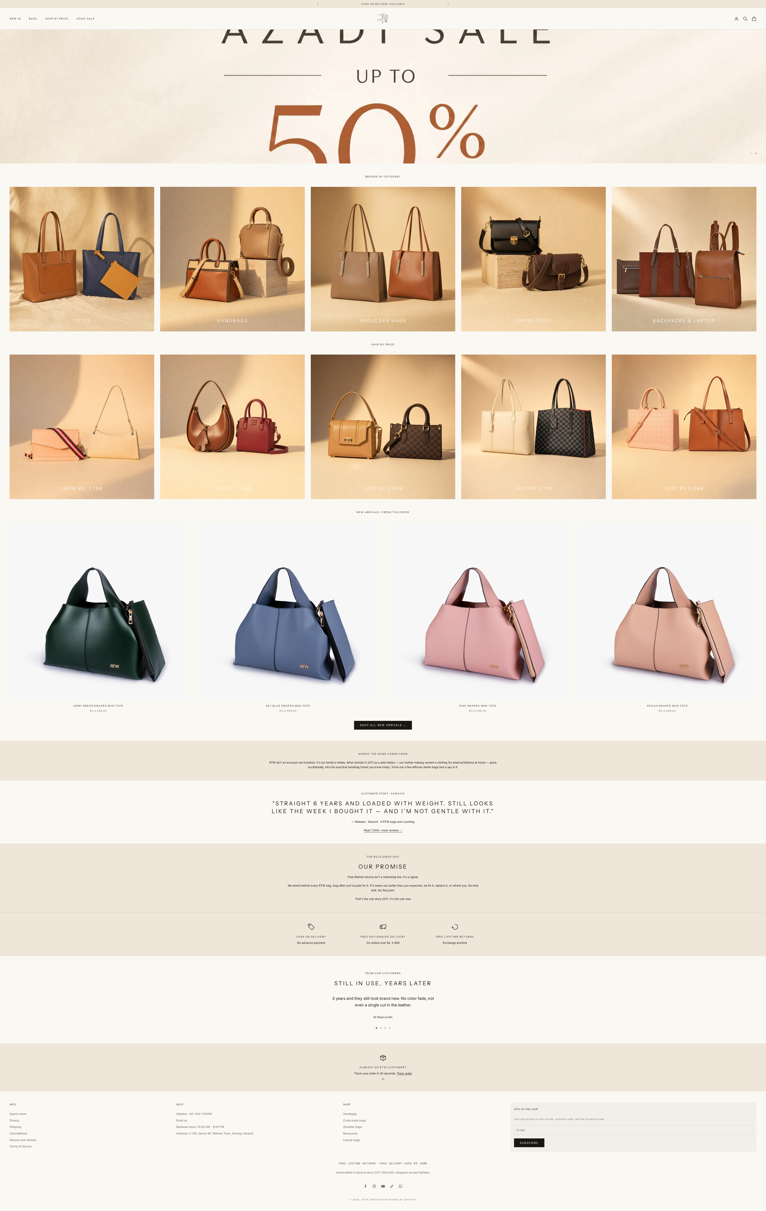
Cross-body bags (354, 1120)
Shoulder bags (352, 1126)
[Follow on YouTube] (383, 1186)
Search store (18, 1113)
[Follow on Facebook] (365, 1186)
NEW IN (15, 18)
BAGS (33, 18)
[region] (383, 97)
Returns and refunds (23, 1140)
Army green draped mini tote (98, 705)
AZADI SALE (86, 18)
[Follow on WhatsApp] (401, 1186)
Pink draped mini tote (478, 705)
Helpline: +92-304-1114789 (194, 1113)
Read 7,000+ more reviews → (383, 830)
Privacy (14, 1120)
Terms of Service (21, 1146)
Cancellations (18, 1133)
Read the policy (30, 143)
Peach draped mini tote (667, 705)
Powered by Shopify (401, 1199)
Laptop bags (351, 1140)
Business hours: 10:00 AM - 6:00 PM (200, 1126)
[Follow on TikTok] (392, 1186)
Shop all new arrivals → (383, 725)
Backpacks (350, 1133)
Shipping (15, 1126)
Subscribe (529, 1142)
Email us (181, 1120)
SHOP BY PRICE (57, 18)
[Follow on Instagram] (374, 1186)
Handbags (350, 1113)
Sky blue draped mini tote (288, 705)
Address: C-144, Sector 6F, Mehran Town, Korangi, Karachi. (215, 1133)
